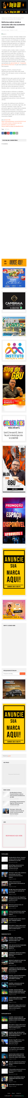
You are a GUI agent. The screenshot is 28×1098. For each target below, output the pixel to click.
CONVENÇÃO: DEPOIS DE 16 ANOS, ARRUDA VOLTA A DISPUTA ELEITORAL (17, 954)
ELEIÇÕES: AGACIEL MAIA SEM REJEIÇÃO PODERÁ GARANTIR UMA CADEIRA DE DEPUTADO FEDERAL (17, 991)
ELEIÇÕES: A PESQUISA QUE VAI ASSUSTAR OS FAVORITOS (16, 984)
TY (13, 1095)
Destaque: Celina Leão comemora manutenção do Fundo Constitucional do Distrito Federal (17, 812)
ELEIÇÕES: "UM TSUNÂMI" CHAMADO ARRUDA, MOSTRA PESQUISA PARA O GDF (16, 939)
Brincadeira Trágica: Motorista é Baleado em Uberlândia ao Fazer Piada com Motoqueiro (17, 927)
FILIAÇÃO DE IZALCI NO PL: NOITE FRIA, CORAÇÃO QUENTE (17, 919)
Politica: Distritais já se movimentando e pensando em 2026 (17, 883)
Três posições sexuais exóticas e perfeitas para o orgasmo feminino (17, 1071)
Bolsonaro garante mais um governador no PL (16, 905)
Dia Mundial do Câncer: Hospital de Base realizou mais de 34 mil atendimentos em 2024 (17, 795)
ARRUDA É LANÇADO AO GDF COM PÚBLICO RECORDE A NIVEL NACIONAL (17, 962)
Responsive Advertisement (14, 774)
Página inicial (4, 17)
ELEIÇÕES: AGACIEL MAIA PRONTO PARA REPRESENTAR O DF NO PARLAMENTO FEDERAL (17, 977)
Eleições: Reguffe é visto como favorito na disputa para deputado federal (16, 1041)
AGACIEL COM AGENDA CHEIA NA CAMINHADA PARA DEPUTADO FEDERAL (17, 1078)
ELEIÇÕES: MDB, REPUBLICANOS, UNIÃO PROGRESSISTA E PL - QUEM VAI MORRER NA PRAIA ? (17, 1034)
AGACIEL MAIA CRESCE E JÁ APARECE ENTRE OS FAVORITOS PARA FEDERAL (17, 999)
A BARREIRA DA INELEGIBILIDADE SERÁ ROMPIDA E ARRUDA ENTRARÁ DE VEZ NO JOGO (17, 969)
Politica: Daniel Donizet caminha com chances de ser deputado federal (17, 913)
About (13, 1093)
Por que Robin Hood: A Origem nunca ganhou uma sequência (16, 1048)
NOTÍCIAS (10, 17)
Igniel (9, 756)
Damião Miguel (6, 30)
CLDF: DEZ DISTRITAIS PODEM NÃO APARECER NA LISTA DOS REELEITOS (17, 946)
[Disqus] (14, 199)
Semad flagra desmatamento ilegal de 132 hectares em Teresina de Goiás (17, 803)
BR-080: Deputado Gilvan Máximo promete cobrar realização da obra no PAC (17, 891)
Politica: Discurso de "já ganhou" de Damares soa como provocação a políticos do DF (17, 898)
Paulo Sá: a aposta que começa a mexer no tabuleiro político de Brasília (17, 1063)
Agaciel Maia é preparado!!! (16, 1084)
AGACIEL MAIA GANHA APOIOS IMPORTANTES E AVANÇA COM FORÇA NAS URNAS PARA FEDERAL (17, 1055)
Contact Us (18, 1093)
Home (9, 1093)
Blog (23, 1095)
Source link (7, 120)
